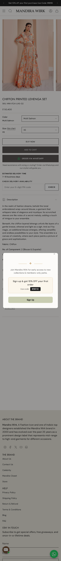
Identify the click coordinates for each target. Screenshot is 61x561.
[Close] (54, 254)
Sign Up (30, 299)
